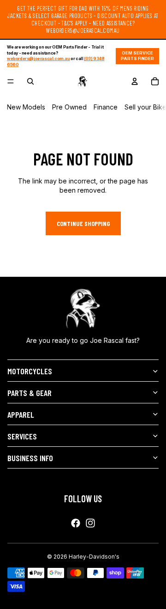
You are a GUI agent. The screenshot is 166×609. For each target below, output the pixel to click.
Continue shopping (83, 223)
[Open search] (30, 81)
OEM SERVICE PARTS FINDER (137, 55)
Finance (106, 107)
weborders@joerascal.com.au (38, 58)
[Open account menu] (135, 81)
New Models (26, 107)
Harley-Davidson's (94, 556)
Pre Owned (69, 107)
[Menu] (10, 81)
